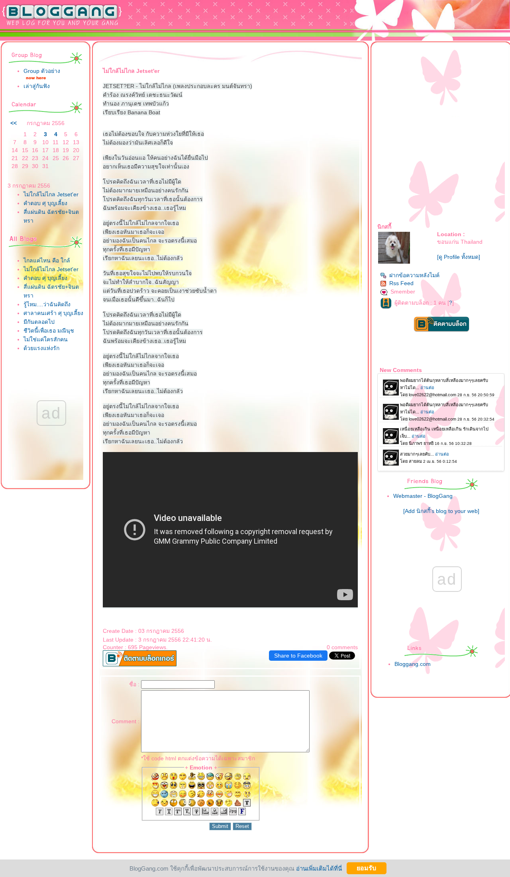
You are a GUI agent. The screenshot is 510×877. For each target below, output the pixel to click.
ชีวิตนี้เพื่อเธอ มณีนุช (49, 330)
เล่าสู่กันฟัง (37, 86)
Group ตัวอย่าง (42, 71)
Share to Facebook (298, 655)
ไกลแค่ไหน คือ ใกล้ (47, 260)
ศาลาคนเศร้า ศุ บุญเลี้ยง (53, 313)
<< (13, 123)
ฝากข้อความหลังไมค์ (414, 275)
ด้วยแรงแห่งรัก (41, 348)
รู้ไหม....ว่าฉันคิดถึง (47, 304)
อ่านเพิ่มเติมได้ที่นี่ (319, 868)
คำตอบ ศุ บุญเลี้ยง (45, 203)
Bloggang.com (412, 664)
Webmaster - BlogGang (423, 496)
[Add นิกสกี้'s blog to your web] (441, 511)
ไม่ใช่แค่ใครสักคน (46, 339)
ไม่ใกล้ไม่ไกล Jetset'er (51, 194)
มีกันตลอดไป (39, 322)
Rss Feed (401, 283)
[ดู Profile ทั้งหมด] (458, 257)
